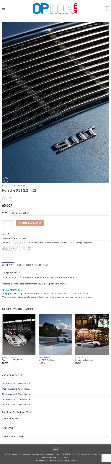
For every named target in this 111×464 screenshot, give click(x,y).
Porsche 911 (56, 243)
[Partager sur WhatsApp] (4, 248)
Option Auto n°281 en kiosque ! (16, 383)
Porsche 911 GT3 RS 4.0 (12, 360)
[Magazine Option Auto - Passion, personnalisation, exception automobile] (55, 8)
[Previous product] (10, 199)
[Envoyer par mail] (19, 248)
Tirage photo (88, 243)
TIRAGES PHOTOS (20, 186)
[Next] (109, 341)
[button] (3, 8)
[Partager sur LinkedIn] (29, 248)
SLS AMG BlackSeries (47, 360)
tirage (79, 243)
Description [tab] (8, 265)
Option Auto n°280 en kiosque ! (16, 388)
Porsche (48, 243)
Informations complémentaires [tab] (32, 265)
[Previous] (2, 341)
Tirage (4, 212)
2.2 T (13, 243)
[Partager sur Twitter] (14, 248)
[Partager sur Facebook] (9, 248)
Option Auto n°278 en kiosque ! (16, 399)
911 (17, 243)
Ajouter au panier (30, 223)
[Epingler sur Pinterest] (24, 248)
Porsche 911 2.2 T (69, 243)
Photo (31, 243)
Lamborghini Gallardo (84, 360)
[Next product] (4, 199)
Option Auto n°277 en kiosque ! (16, 404)
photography (39, 243)
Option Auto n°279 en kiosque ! (16, 394)
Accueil (6, 186)
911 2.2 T (24, 243)
